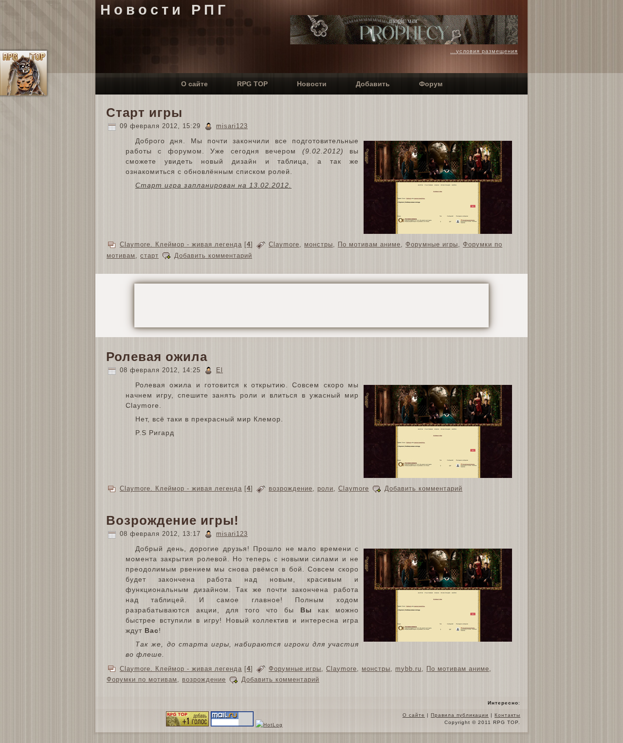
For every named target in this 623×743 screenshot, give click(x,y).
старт (149, 255)
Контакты (507, 715)
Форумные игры (431, 244)
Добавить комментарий (213, 255)
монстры (318, 244)
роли (325, 488)
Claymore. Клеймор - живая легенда (181, 244)
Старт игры (144, 112)
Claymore (284, 244)
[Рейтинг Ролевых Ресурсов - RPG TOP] (187, 724)
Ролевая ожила (156, 356)
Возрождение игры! (172, 520)
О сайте (414, 715)
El (219, 370)
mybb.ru (408, 668)
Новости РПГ (164, 10)
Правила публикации (460, 715)
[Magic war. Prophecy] (404, 42)
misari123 (232, 126)
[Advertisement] (311, 305)
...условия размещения (484, 51)
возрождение (290, 488)
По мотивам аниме (369, 244)
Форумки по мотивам (142, 679)
